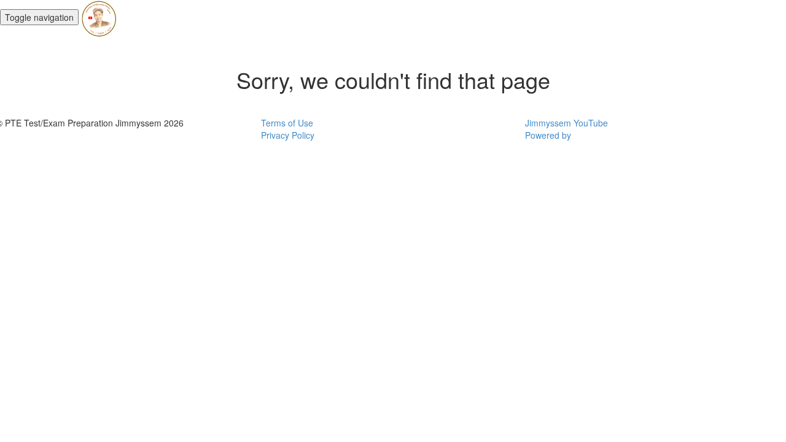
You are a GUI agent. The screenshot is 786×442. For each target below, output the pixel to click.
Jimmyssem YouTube (566, 123)
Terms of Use (287, 123)
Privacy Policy (287, 135)
